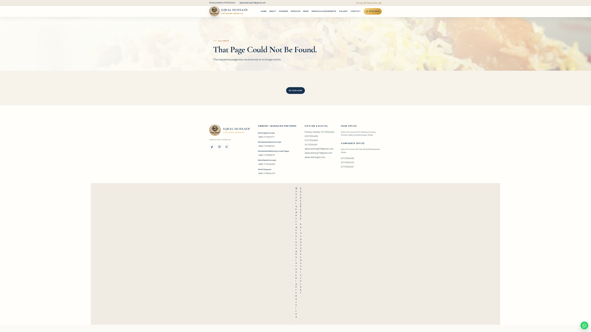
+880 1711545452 (266, 164)
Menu (306, 11)
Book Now (374, 11)
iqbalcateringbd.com (315, 157)
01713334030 (347, 158)
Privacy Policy (300, 203)
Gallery (343, 11)
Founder (283, 11)
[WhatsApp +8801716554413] (227, 147)
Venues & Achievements (324, 11)
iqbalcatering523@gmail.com (252, 2)
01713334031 (347, 166)
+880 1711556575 (266, 155)
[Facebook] (212, 147)
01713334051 (311, 144)
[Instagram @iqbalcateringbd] (219, 147)
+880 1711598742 (266, 146)
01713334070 (347, 162)
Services (295, 11)
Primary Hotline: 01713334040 (222, 2)
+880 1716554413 (266, 173)
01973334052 (311, 136)
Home (263, 11)
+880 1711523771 (266, 137)
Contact (356, 11)
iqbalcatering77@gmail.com (318, 153)
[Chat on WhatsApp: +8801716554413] (584, 325)
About (272, 11)
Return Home (295, 90)
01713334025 (311, 140)
